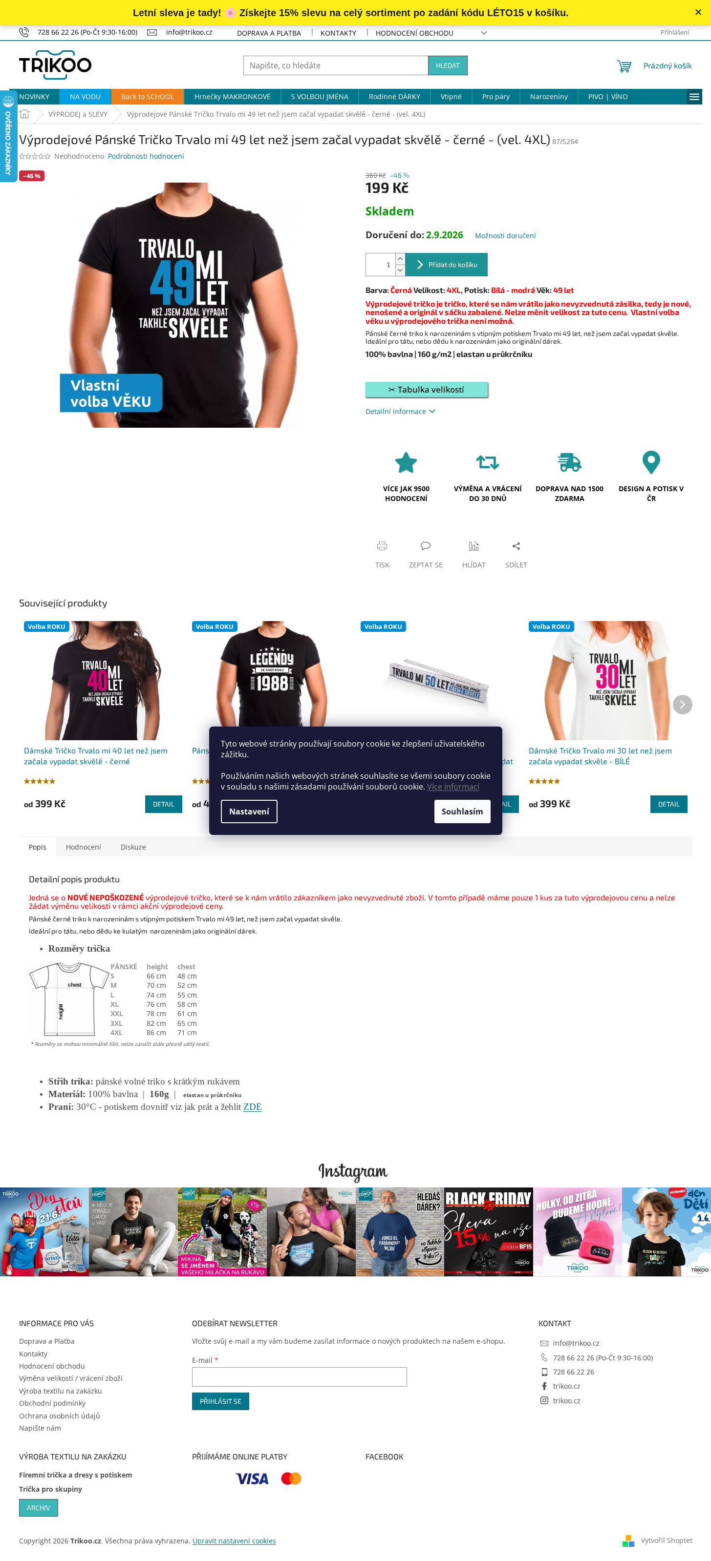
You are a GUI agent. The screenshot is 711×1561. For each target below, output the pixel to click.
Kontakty (338, 33)
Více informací (453, 786)
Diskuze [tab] (133, 847)
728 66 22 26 (573, 1371)
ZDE (252, 1107)
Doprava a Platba (269, 33)
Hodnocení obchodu (414, 33)
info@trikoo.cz (576, 1343)
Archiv (38, 1507)
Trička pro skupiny (50, 1489)
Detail (163, 804)
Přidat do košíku (453, 264)
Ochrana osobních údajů (59, 1415)
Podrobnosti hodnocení (146, 156)
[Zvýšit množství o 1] (400, 259)
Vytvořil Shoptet (666, 1540)
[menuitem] (34, 96)
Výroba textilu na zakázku (60, 1390)
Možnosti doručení (505, 235)
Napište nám (40, 1428)
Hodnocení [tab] (83, 847)
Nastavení (249, 811)
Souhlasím (462, 811)
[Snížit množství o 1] (400, 270)
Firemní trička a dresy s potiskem (75, 1474)
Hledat (448, 65)
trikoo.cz (567, 1386)
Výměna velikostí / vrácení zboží (71, 1378)
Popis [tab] (37, 847)
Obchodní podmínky (52, 1403)
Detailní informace (396, 411)
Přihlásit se (220, 1401)
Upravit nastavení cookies (234, 1540)
